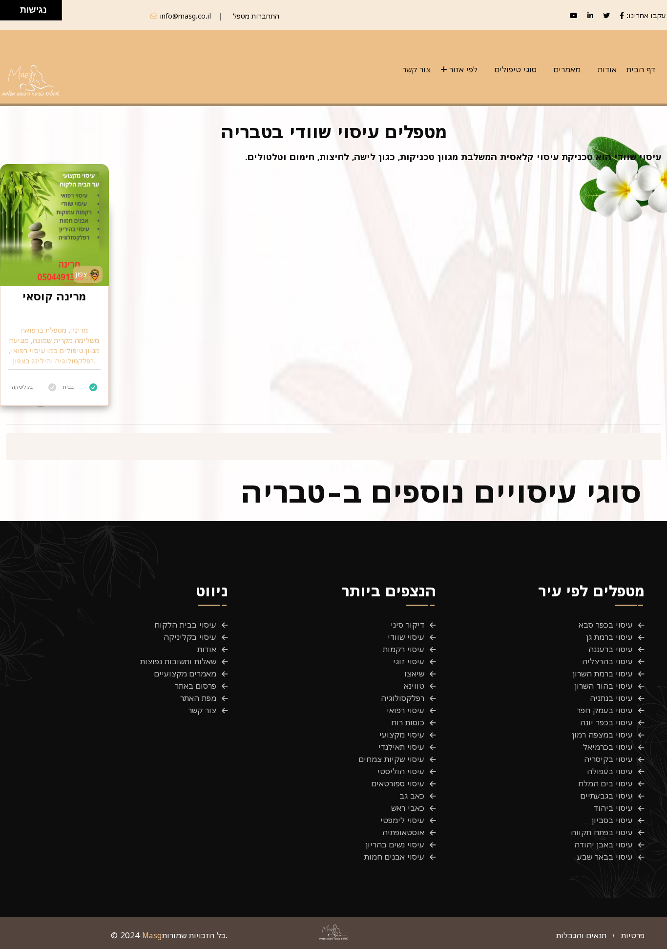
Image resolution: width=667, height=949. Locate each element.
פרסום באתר (195, 685)
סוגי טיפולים (516, 69)
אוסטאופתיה (403, 832)
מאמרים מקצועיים (185, 673)
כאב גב (411, 795)
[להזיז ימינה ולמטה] (13, 13)
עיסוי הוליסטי (400, 771)
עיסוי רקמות (403, 649)
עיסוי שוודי (406, 637)
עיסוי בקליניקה (190, 637)
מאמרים (567, 69)
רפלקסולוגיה (402, 698)
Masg (152, 935)
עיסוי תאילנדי (401, 746)
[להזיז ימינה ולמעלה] (13, 7)
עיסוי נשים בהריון (395, 844)
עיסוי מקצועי (401, 734)
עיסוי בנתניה (611, 698)
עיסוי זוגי (408, 661)
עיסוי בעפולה (610, 771)
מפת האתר (198, 698)
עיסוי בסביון (612, 820)
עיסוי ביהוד (613, 807)
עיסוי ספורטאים (398, 783)
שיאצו (414, 673)
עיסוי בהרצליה (607, 661)
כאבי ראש (407, 807)
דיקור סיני (407, 624)
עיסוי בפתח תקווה (602, 832)
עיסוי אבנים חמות (394, 856)
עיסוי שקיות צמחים (391, 759)
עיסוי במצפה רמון (602, 734)
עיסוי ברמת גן (609, 637)
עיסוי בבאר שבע (605, 856)
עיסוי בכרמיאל (608, 746)
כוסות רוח (407, 722)
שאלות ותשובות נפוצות (178, 661)
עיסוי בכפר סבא (606, 624)
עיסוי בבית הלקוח (185, 624)
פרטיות (633, 935)
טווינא (414, 685)
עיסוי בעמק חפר (605, 710)
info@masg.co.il (185, 16)
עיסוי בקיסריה (608, 759)
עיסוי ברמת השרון (603, 673)
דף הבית (640, 69)
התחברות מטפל (256, 16)
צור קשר (416, 69)
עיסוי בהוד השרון (604, 685)
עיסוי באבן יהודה (603, 844)
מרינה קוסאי (54, 296)
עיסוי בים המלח (605, 783)
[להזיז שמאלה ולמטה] (7, 13)
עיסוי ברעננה (610, 649)
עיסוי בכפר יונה (606, 722)
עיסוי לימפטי (402, 820)
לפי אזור (463, 69)
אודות (607, 69)
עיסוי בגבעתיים (607, 795)
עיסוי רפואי (405, 710)
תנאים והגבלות (581, 935)
